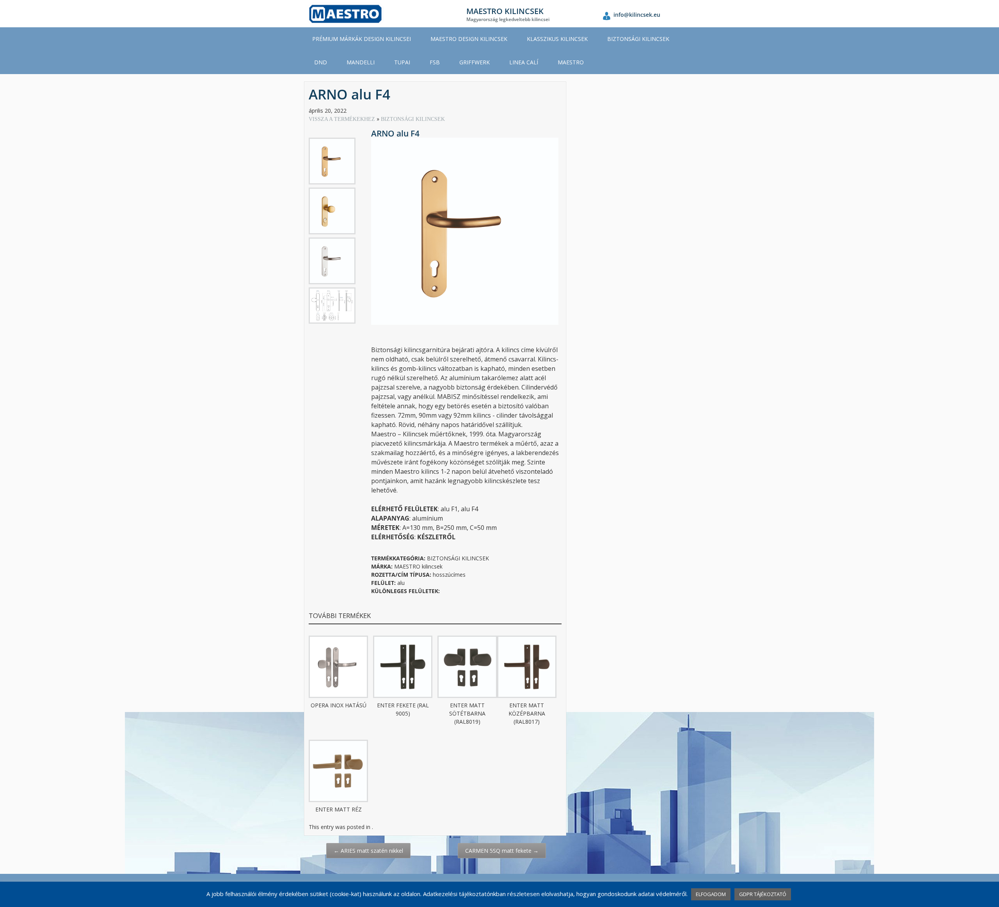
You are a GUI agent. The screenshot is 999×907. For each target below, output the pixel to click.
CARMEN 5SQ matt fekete (502, 850)
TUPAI (402, 62)
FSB (435, 62)
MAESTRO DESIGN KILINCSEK (468, 39)
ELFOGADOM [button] (711, 894)
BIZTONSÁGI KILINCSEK (638, 39)
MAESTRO (571, 62)
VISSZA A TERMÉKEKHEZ (343, 119)
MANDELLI (361, 62)
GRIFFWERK (474, 62)
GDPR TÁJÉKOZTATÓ (762, 894)
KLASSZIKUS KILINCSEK (557, 39)
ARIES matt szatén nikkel (368, 850)
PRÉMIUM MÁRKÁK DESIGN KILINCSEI (361, 39)
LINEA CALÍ (523, 62)
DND (320, 62)
